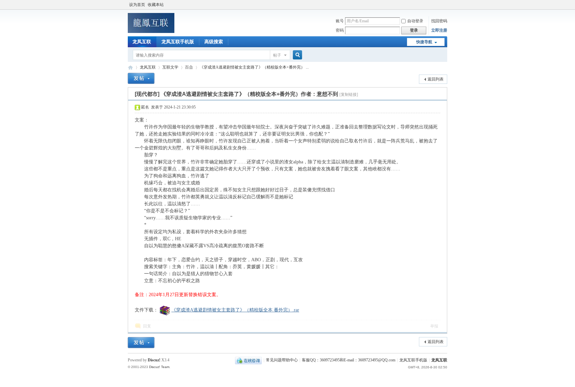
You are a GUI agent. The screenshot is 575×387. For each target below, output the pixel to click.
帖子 (277, 55)
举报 (434, 326)
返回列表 (436, 79)
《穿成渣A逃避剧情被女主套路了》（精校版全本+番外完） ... (254, 67)
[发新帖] (141, 78)
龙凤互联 (141, 41)
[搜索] (296, 55)
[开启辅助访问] (445, 5)
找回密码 (439, 21)
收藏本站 (156, 4)
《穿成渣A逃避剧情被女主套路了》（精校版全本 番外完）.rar (235, 309)
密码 (340, 30)
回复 (147, 326)
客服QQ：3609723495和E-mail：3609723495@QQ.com (348, 360)
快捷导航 (424, 42)
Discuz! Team (159, 367)
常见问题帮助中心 (282, 360)
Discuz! (154, 360)
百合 (189, 67)
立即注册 (439, 30)
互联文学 (170, 67)
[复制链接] (348, 94)
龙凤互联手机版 (177, 41)
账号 (340, 21)
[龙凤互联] (151, 31)
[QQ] (248, 360)
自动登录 (415, 21)
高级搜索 (213, 41)
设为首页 (137, 4)
